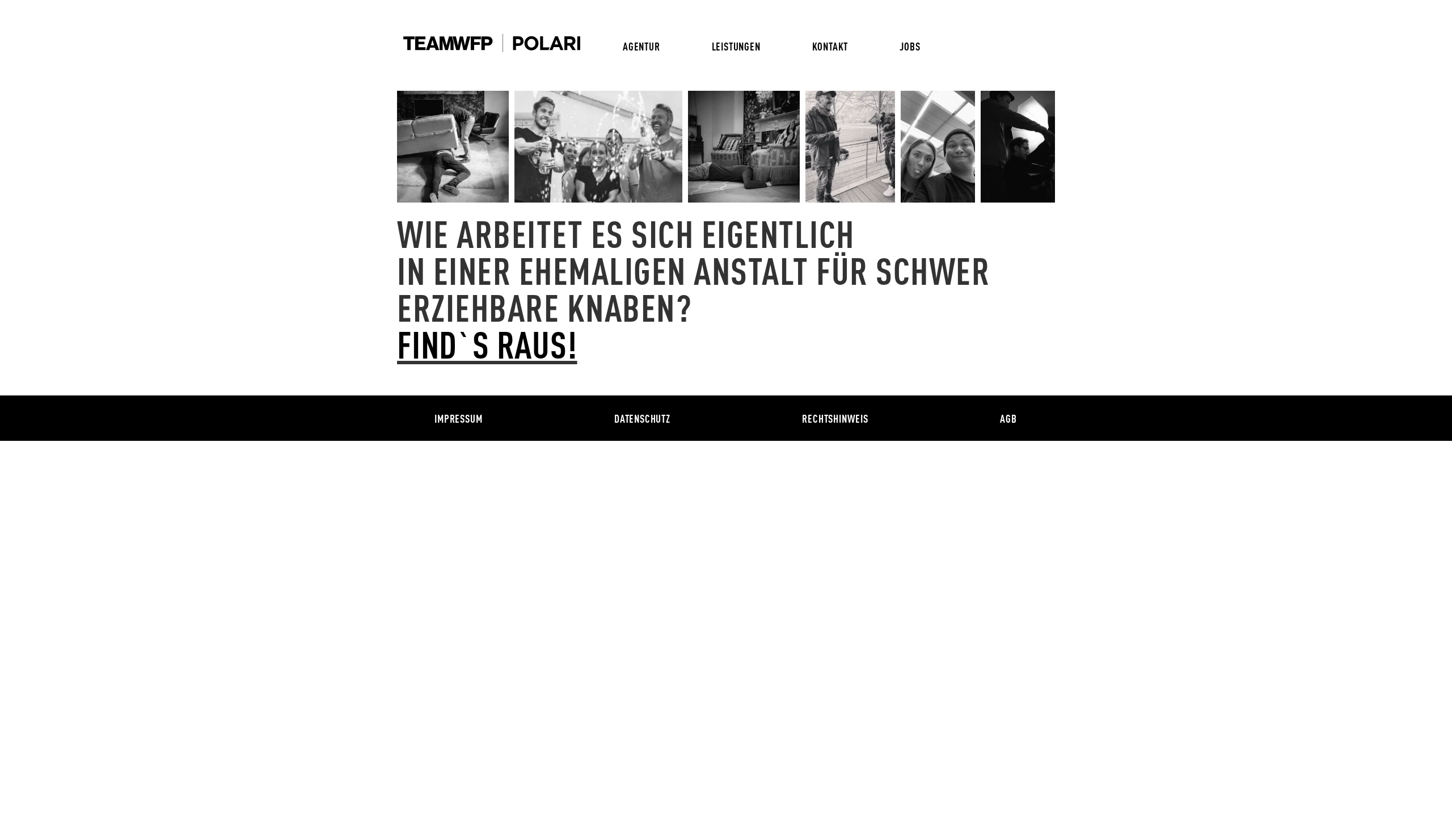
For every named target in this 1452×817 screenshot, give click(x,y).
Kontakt (830, 46)
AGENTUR (641, 46)
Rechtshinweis (835, 418)
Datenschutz (642, 418)
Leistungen (736, 46)
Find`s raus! (487, 342)
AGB (1008, 418)
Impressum (458, 418)
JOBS (910, 46)
